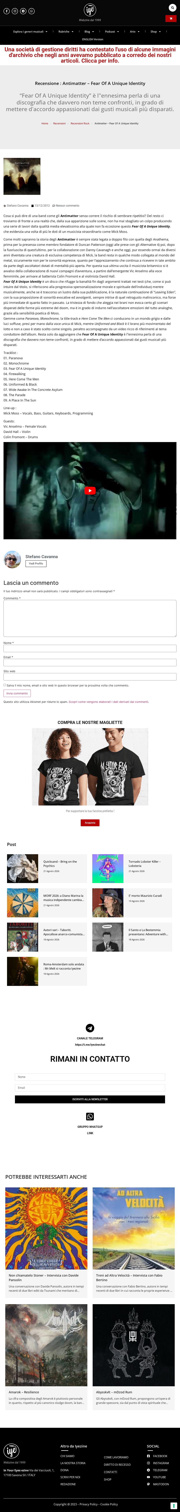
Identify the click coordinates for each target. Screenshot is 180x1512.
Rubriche (64, 31)
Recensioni (59, 123)
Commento (12, 598)
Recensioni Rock (80, 123)
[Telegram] (23, 11)
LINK (90, 1133)
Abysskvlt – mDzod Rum (114, 1392)
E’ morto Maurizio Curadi (145, 896)
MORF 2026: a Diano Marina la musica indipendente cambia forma (63, 900)
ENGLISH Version (92, 39)
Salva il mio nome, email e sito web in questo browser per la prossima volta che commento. (68, 685)
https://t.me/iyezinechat (90, 1044)
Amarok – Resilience (24, 1392)
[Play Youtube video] (90, 490)
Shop (154, 31)
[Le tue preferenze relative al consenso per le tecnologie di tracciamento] (174, 1506)
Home (44, 123)
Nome (9, 642)
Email (8, 657)
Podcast (110, 31)
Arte (133, 31)
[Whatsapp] (31, 11)
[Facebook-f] (7, 11)
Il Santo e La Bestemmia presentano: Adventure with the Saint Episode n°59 (147, 934)
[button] (172, 8)
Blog (87, 31)
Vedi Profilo (36, 563)
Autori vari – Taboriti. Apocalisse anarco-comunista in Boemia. (62, 934)
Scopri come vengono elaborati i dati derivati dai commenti (108, 702)
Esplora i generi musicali (28, 31)
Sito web (9, 671)
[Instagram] (15, 11)
